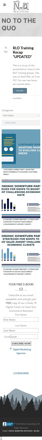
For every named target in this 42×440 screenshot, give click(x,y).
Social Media (17, 98)
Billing (36, 431)
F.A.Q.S (5, 431)
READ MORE (19, 90)
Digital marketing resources (21, 431)
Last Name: (21, 325)
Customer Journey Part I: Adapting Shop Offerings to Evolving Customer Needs (20, 172)
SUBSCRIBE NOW (21, 343)
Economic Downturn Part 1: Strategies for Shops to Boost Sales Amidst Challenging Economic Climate (21, 271)
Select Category (8, 115)
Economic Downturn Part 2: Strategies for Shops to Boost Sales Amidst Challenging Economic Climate (21, 221)
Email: (7, 336)
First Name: (21, 314)
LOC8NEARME (21, 373)
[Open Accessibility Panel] (1, 438)
